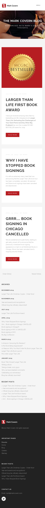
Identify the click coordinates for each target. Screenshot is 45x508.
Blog (3, 448)
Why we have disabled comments (13, 370)
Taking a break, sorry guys (10, 367)
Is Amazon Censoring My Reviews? (13, 343)
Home (4, 445)
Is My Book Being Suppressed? (12, 346)
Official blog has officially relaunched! (14, 305)
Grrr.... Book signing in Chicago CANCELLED (16, 324)
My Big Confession (8, 335)
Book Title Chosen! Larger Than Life (14, 362)
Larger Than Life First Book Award (21, 104)
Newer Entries (36, 274)
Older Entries (7, 274)
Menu (38, 5)
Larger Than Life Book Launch (12, 351)
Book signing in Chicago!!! (10, 327)
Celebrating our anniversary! (11, 373)
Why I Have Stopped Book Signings (20, 165)
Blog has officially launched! (11, 375)
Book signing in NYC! (9, 332)
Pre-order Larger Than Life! (11, 354)
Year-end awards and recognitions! (13, 302)
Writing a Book (7, 365)
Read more (12, 135)
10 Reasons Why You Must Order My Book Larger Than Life (22, 348)
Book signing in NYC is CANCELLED (14, 329)
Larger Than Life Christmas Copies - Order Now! (18, 294)
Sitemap (4, 453)
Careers (4, 450)
